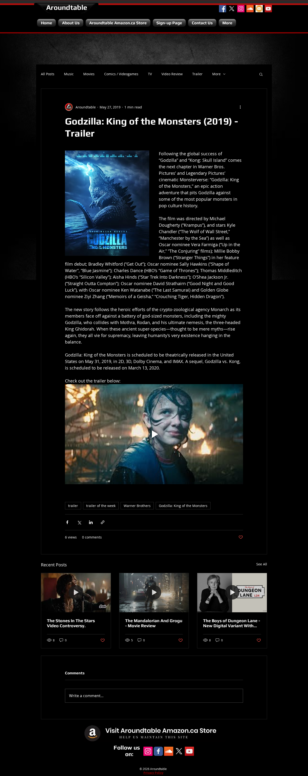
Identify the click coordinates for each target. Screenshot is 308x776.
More (216, 74)
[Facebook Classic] (158, 751)
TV (150, 74)
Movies (89, 74)
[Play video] (154, 434)
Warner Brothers (137, 505)
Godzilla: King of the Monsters (183, 505)
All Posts (47, 74)
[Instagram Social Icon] (240, 8)
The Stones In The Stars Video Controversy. (71, 623)
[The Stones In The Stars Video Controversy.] (76, 592)
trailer (73, 505)
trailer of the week (101, 505)
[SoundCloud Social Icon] (250, 8)
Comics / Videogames (121, 74)
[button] (261, 74)
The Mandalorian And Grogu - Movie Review (153, 623)
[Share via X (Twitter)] (79, 522)
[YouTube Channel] (268, 8)
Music (69, 74)
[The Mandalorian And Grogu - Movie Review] (154, 592)
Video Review (172, 74)
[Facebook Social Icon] (222, 8)
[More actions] (240, 107)
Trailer (197, 74)
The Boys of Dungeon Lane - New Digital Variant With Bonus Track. (231, 623)
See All (261, 564)
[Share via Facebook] (67, 522)
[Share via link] (102, 522)
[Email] (259, 8)
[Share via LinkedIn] (91, 522)
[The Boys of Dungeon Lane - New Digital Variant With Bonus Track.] (232, 592)
